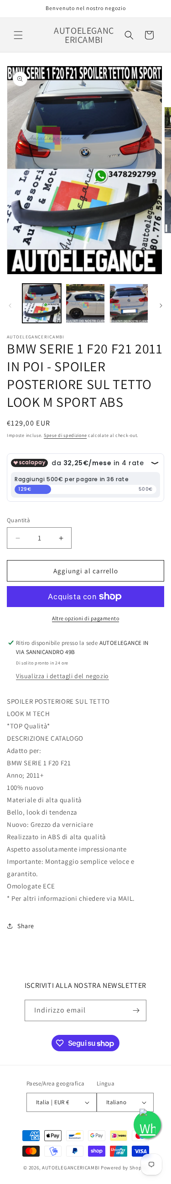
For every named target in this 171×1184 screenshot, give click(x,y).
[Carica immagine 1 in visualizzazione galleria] (41, 303)
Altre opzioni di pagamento (85, 618)
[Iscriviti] (136, 1010)
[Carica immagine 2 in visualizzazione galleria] (85, 303)
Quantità (18, 520)
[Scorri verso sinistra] (10, 306)
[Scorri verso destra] (161, 306)
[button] (18, 35)
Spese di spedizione (65, 435)
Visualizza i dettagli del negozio (62, 676)
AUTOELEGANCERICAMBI (70, 1167)
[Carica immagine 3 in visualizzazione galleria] (128, 303)
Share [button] (25, 926)
